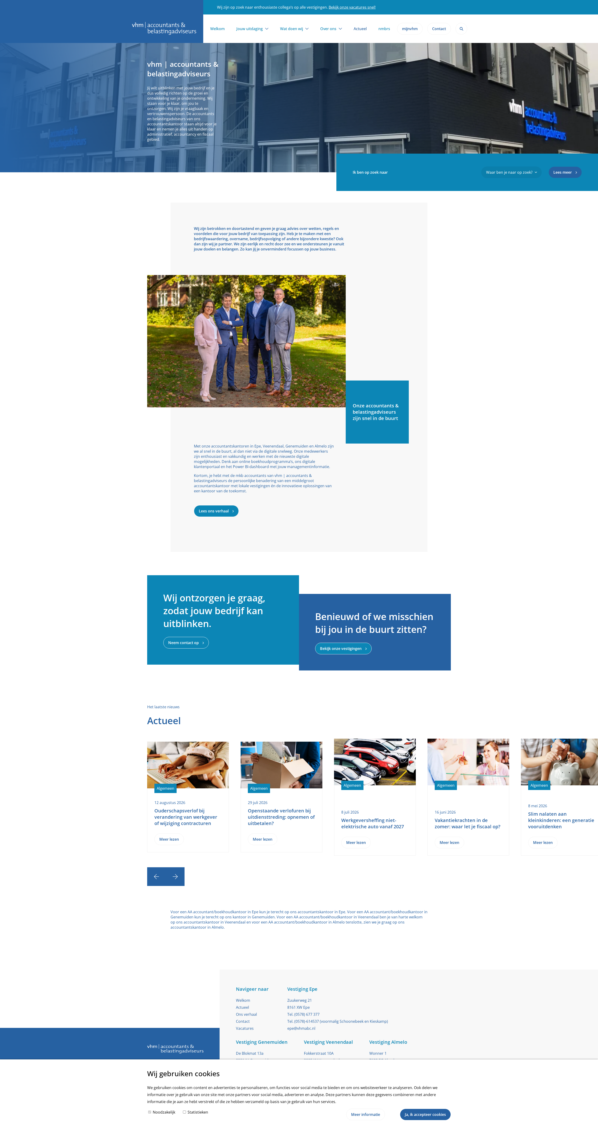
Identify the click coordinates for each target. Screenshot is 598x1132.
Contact (243, 1021)
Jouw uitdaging (249, 28)
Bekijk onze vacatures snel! (352, 7)
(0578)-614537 (306, 1021)
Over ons (328, 28)
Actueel (360, 28)
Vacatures (245, 1028)
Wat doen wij (291, 28)
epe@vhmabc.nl (301, 1028)
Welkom (217, 28)
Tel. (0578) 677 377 (303, 1014)
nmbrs (384, 28)
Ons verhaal (246, 1014)
